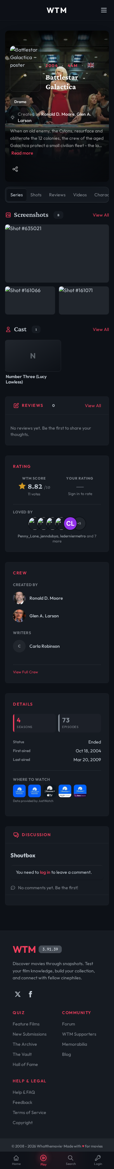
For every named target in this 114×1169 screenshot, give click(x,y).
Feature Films (26, 1024)
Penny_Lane (28, 536)
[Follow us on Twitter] (18, 994)
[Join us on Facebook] (30, 994)
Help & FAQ (24, 1092)
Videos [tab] (80, 195)
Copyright (23, 1122)
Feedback (22, 1102)
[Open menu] (104, 10)
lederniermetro (73, 536)
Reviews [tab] (57, 195)
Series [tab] (16, 195)
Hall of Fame (25, 1064)
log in (45, 872)
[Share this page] (15, 169)
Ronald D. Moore (57, 114)
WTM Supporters (79, 1034)
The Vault (22, 1054)
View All (101, 215)
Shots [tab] (35, 195)
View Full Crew (25, 672)
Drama (20, 101)
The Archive (25, 1044)
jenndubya (49, 536)
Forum (68, 1024)
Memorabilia (74, 1044)
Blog (66, 1054)
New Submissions (30, 1034)
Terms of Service (29, 1112)
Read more (22, 153)
